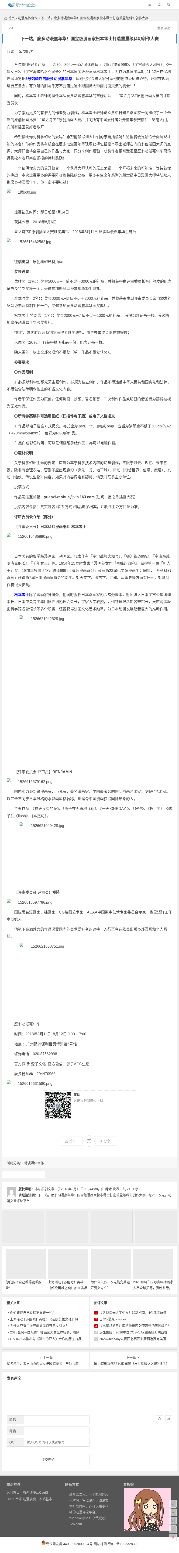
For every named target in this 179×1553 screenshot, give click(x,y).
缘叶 (108, 1189)
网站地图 (100, 1544)
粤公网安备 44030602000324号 (69, 1544)
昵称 (12, 1420)
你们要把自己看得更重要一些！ (33, 1313)
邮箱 (12, 1431)
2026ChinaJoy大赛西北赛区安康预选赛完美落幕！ (136, 1339)
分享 (107, 1141)
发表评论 (163, 28)
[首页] (173, 1504)
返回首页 (13, 1492)
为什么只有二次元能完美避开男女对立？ (39, 1326)
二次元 (23, 1174)
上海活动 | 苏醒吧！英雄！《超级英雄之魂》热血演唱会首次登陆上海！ (67, 1288)
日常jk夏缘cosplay (112, 1319)
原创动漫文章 (32, 1492)
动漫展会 (29, 1499)
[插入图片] (168, 1418)
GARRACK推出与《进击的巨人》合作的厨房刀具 (45, 1339)
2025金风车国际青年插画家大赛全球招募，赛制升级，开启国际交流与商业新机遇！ (71, 1332)
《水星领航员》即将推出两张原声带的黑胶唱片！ (135, 1326)
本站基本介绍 (49, 1499)
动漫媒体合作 (28, 18)
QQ (11, 1442)
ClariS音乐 (14, 1499)
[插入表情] (159, 1418)
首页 (11, 18)
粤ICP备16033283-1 (123, 1544)
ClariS (43, 1492)
